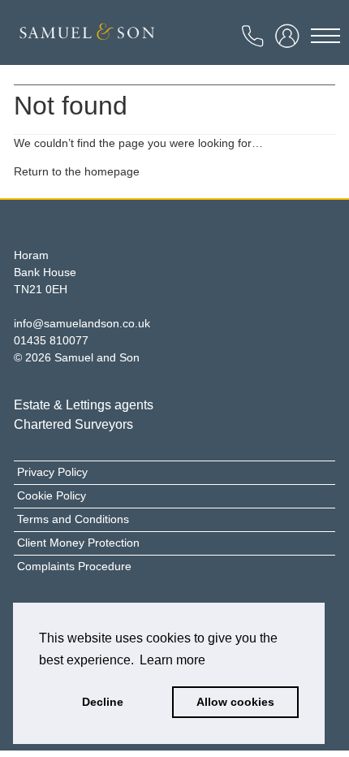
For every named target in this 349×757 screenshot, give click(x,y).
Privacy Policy (52, 471)
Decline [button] (102, 701)
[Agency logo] (87, 36)
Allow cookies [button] (235, 701)
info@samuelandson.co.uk (82, 323)
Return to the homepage (77, 171)
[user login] (289, 41)
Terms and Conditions (73, 519)
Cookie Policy (51, 495)
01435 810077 (51, 340)
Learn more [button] (172, 660)
